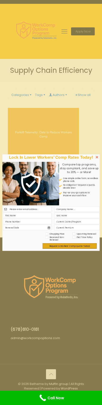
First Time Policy (85, 237)
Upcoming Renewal (86, 233)
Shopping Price (57, 233)
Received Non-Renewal (57, 238)
